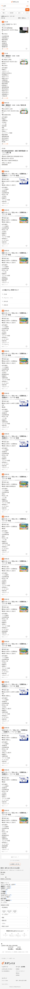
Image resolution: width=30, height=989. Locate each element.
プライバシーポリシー (20, 971)
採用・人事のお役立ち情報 (21, 980)
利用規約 (17, 969)
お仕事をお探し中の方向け (7, 969)
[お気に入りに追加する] (26, 49)
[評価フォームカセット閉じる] (28, 931)
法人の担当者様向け (6, 971)
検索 (27, 9)
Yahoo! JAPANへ (5, 984)
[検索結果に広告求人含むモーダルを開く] (4, 18)
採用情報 (17, 975)
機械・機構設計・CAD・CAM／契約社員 (14, 105)
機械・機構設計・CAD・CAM (10, 56)
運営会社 (17, 973)
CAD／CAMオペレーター (9, 24)
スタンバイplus (5, 980)
